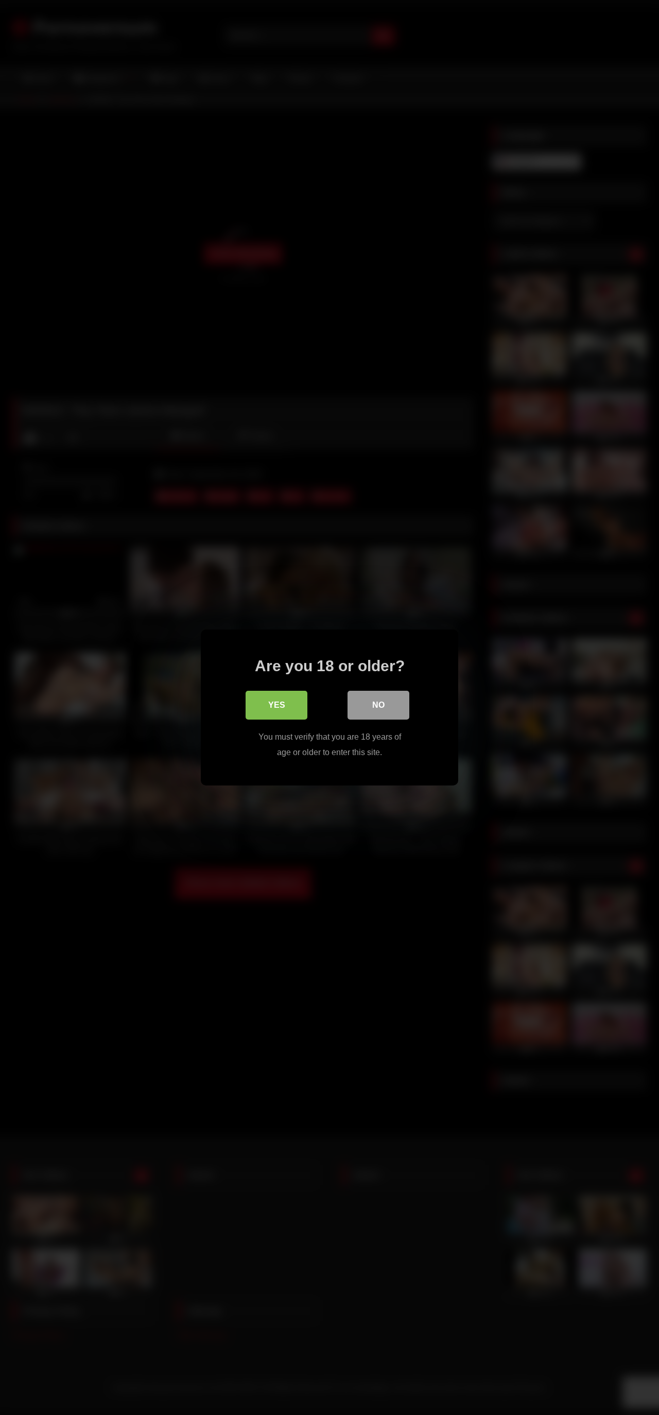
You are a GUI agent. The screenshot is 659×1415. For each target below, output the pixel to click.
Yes (276, 705)
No (378, 705)
